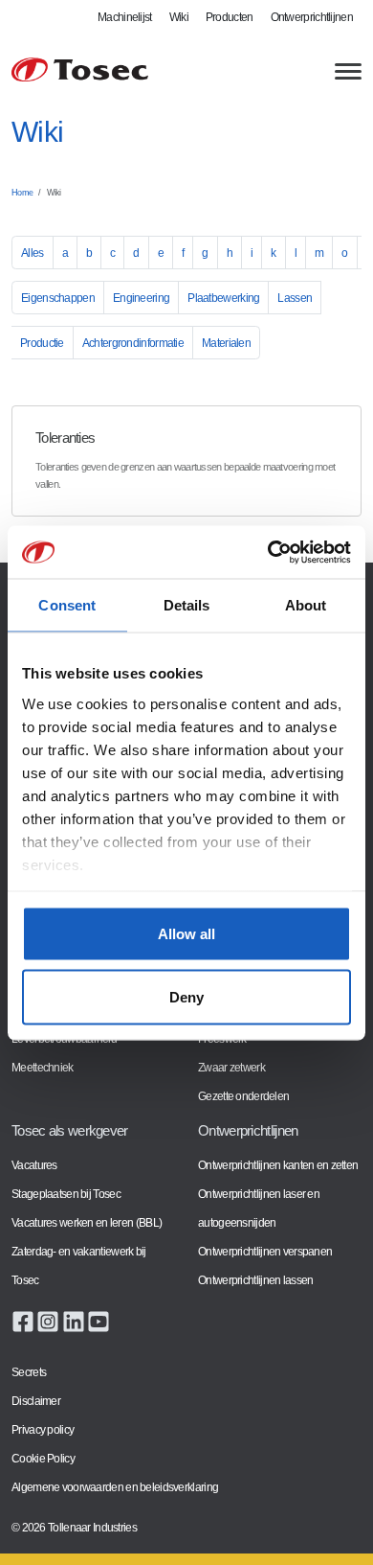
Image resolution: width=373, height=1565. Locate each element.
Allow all (186, 934)
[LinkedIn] (73, 1320)
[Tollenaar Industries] (79, 69)
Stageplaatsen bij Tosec (66, 1194)
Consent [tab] (67, 605)
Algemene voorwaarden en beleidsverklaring (114, 1487)
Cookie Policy (43, 1458)
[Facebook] (22, 1320)
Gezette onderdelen (243, 1096)
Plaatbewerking (223, 298)
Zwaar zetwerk (231, 1067)
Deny (186, 996)
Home (22, 192)
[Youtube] (98, 1320)
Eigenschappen (58, 298)
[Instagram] (47, 1320)
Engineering (141, 298)
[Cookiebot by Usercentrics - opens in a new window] (268, 552)
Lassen (294, 298)
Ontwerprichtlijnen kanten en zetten (278, 1165)
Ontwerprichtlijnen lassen (255, 1280)
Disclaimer (35, 1401)
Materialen (226, 343)
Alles (32, 253)
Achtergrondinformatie (133, 343)
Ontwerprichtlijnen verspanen (265, 1251)
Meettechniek (42, 1067)
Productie (42, 343)
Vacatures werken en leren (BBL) (86, 1223)
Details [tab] (187, 605)
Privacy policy (42, 1430)
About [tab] (306, 605)
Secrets (28, 1372)
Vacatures (34, 1165)
